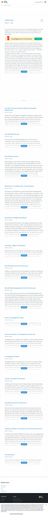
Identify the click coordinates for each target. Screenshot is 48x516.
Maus (2, 488)
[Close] (46, 505)
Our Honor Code (16, 502)
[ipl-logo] (6, 2)
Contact (2, 500)
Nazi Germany (3, 486)
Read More (24, 123)
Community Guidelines (18, 500)
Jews (2, 489)
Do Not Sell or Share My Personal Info (16, 513)
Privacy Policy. (3, 511)
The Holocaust (3, 485)
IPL (1, 5)
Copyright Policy (16, 499)
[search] (42, 2)
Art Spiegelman (3, 491)
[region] (24, 509)
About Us (3, 499)
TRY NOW (38, 38)
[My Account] (45, 2)
